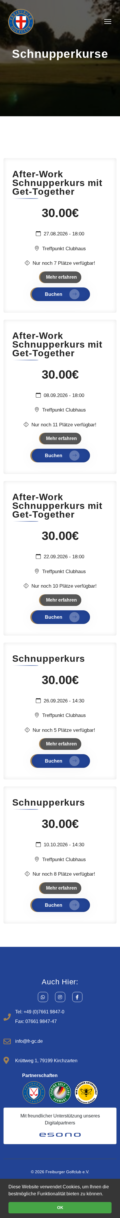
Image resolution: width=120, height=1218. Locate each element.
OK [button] (60, 1207)
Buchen (54, 294)
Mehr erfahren (61, 277)
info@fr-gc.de (29, 1041)
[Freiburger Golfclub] (21, 21)
